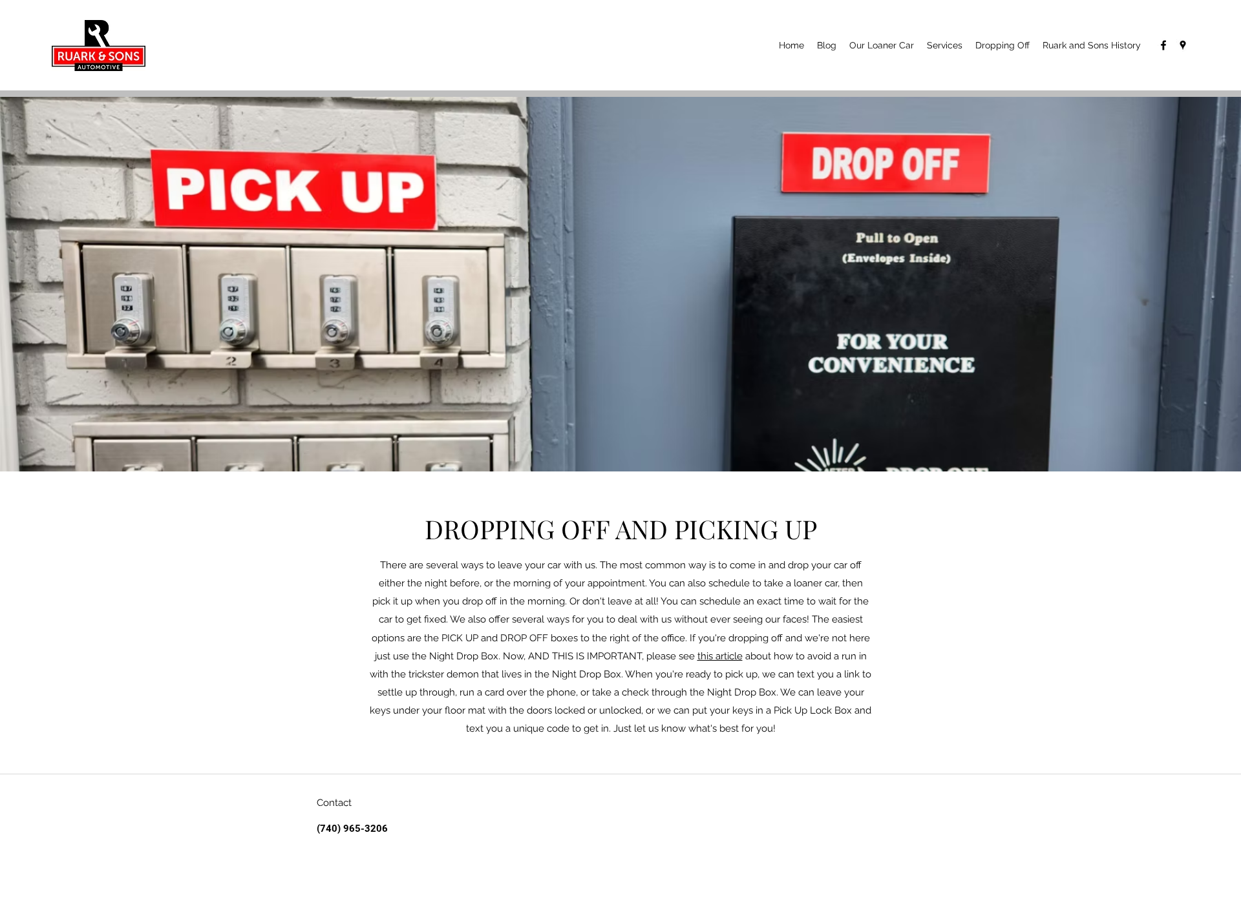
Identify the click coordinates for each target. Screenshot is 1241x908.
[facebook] (1163, 45)
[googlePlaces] (1182, 45)
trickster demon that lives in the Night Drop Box (514, 674)
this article (720, 656)
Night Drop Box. (742, 692)
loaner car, (815, 583)
